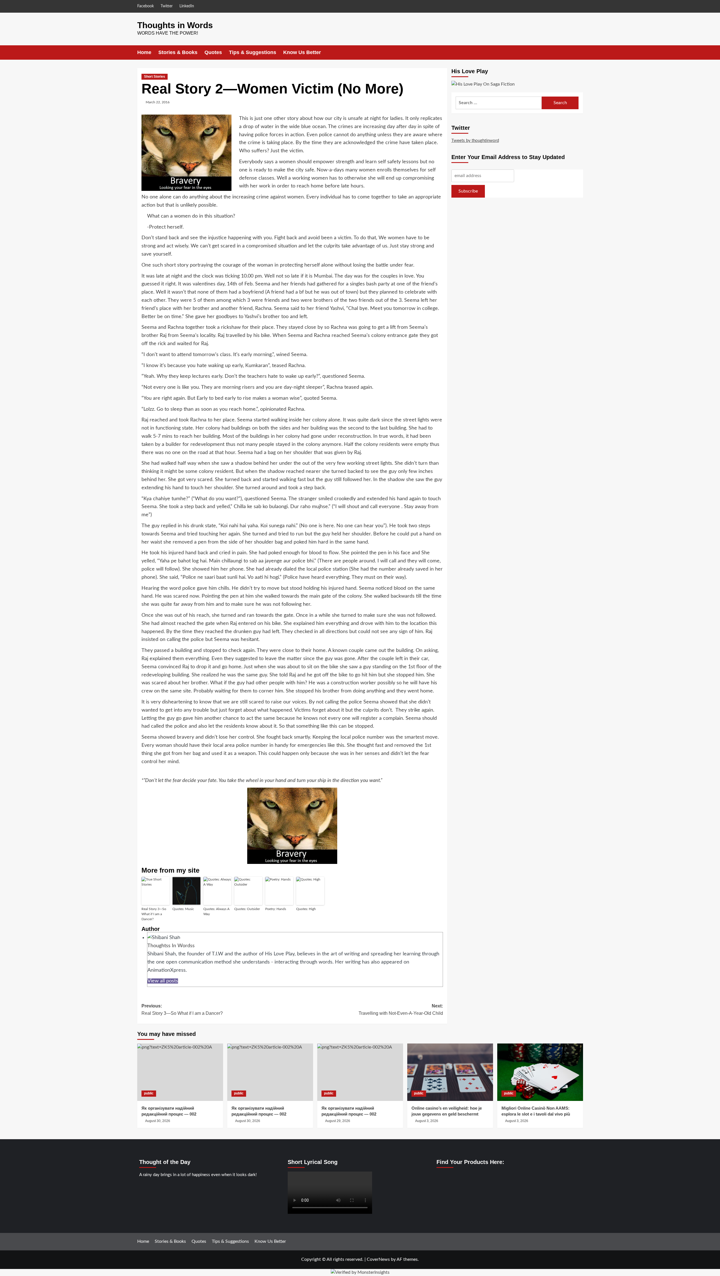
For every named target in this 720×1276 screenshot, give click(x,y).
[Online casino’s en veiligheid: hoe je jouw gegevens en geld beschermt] (450, 1072)
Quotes (213, 52)
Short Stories (154, 77)
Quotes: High (306, 909)
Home (144, 52)
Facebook (145, 6)
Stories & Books (177, 52)
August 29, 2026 (337, 1121)
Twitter (167, 6)
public (149, 1093)
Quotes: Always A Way (216, 911)
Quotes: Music (183, 909)
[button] (579, 52)
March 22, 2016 (158, 102)
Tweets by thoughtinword (475, 140)
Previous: (182, 1010)
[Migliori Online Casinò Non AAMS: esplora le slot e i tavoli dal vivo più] (540, 1072)
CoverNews (378, 1259)
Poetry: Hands (275, 909)
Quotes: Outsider (247, 909)
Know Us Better (302, 52)
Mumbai (323, 276)
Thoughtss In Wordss (171, 945)
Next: (401, 1010)
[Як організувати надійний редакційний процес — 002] (180, 1072)
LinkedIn (186, 6)
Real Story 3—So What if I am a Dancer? (153, 914)
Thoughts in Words (175, 25)
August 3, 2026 (426, 1121)
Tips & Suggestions (252, 52)
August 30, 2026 (157, 1121)
